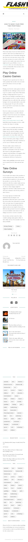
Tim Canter (16, 29)
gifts (21, 404)
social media (15, 424)
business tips (7, 387)
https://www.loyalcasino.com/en (11, 137)
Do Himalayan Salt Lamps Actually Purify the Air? (15, 312)
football (19, 401)
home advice (13, 410)
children (6, 393)
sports (5, 427)
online (19, 418)
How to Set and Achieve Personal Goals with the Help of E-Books (17, 333)
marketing (18, 415)
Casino (18, 226)
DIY (13, 393)
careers (12, 390)
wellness (13, 430)
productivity (7, 421)
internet (19, 413)
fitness (5, 401)
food (12, 401)
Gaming (14, 404)
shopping (6, 424)
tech (12, 427)
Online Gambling (8, 229)
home (5, 410)
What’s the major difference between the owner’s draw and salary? (16, 340)
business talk (19, 384)
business (20, 381)
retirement (16, 421)
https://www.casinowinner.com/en (11, 120)
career (5, 390)
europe (16, 396)
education (20, 393)
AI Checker (12, 318)
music (12, 418)
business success (8, 384)
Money (14, 21)
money (5, 418)
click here (22, 529)
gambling (6, 404)
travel (5, 430)
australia (6, 381)
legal (5, 415)
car (15, 387)
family (5, 398)
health (5, 407)
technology (19, 427)
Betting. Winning (8, 226)
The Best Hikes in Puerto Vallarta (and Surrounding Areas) (17, 325)
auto (13, 381)
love (11, 415)
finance (20, 398)
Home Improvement (8, 413)
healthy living (14, 407)
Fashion (12, 398)
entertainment (7, 396)
